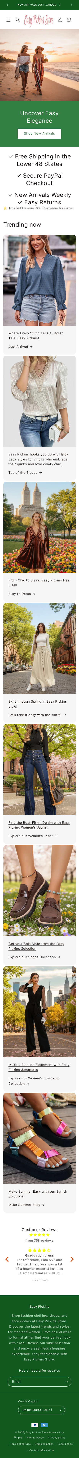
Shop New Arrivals (39, 133)
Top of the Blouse (23, 472)
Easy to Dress (19, 594)
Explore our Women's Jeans (31, 836)
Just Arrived (18, 347)
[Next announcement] (71, 5)
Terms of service (20, 1443)
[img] (39, 1235)
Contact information (41, 1450)
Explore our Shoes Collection (32, 957)
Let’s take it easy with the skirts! (35, 715)
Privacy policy (57, 1437)
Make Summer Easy (24, 1205)
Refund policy (35, 1437)
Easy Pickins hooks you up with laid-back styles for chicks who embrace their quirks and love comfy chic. (38, 459)
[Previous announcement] (7, 5)
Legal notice (65, 1443)
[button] (8, 19)
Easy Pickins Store (37, 1432)
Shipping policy (44, 1443)
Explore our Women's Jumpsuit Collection (33, 1081)
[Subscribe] (66, 1382)
